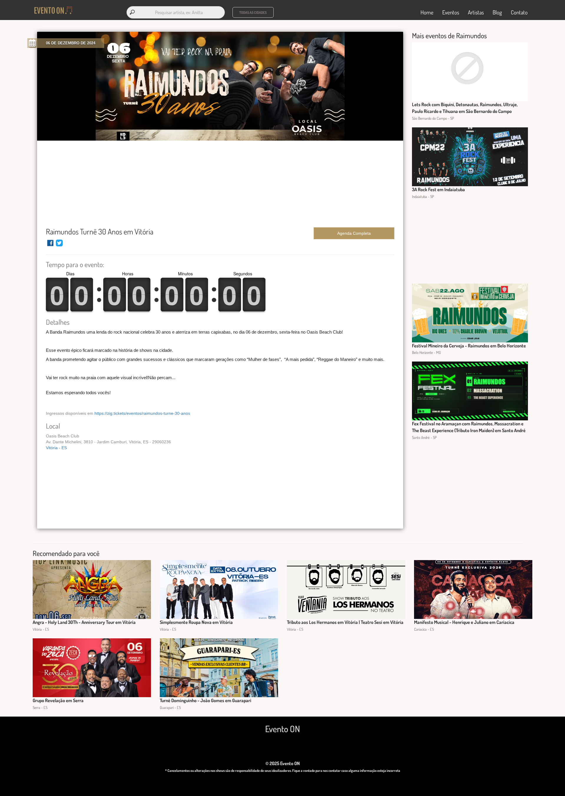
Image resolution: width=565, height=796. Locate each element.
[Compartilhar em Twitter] (59, 245)
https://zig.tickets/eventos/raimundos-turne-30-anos (142, 413)
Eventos (450, 12)
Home (427, 12)
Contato (519, 12)
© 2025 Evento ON (282, 763)
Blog (497, 12)
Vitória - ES (56, 447)
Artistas (476, 12)
